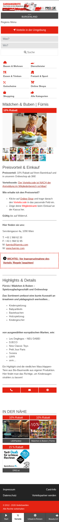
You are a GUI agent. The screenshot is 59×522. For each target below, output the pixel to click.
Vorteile (17, 519)
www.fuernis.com (15, 248)
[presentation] (5, 130)
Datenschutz (10, 495)
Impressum (9, 489)
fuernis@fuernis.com (17, 244)
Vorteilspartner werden (44, 495)
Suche (31, 52)
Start (6, 519)
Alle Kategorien (39, 96)
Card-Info (51, 489)
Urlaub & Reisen (35, 519)
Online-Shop (26, 198)
